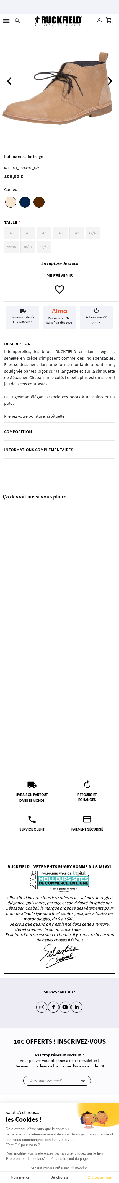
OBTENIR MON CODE (60, 120)
